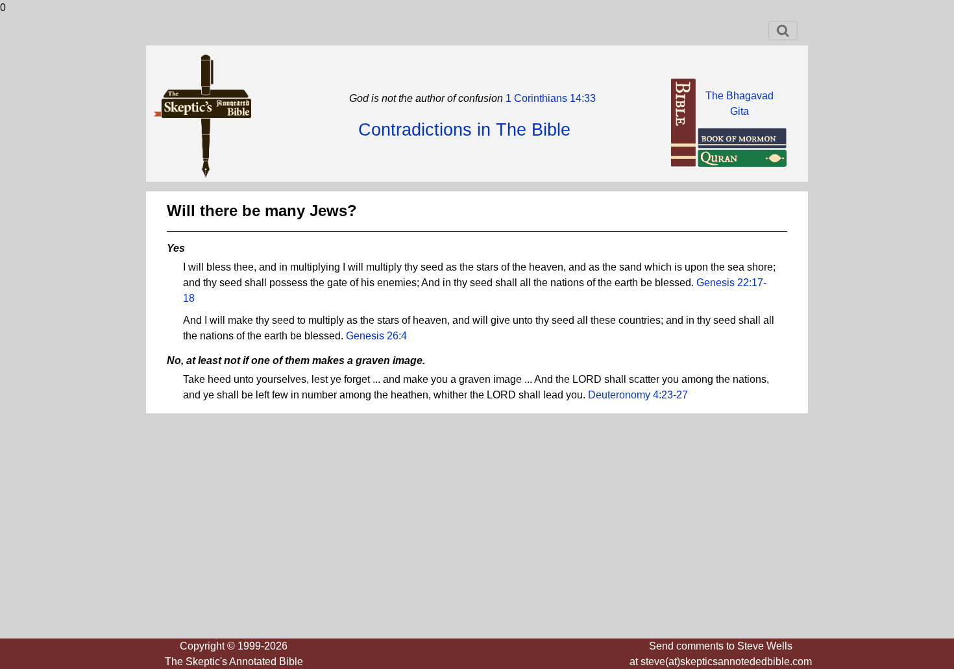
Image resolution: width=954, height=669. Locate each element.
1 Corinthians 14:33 (549, 98)
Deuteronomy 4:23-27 (638, 394)
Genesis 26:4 (376, 335)
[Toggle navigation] (783, 30)
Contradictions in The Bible (464, 130)
